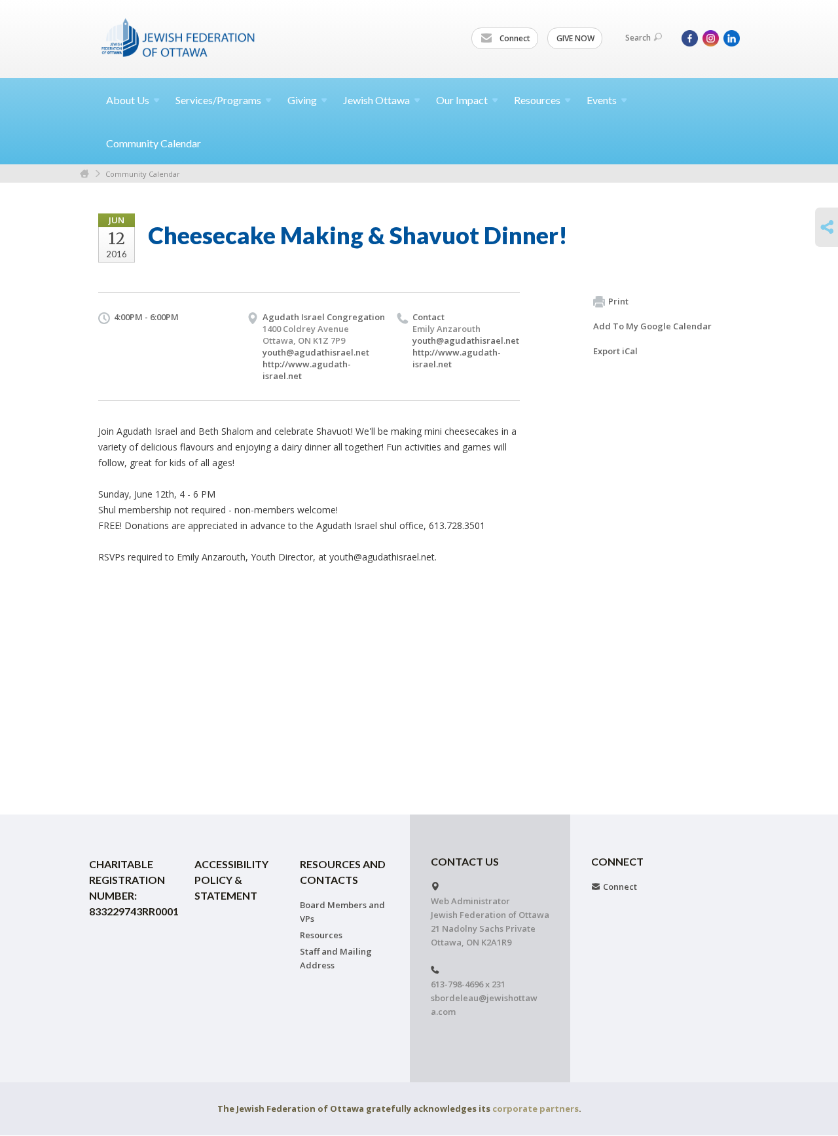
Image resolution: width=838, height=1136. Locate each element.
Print (618, 301)
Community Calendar (153, 143)
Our (462, 100)
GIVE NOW (575, 38)
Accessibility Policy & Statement (231, 880)
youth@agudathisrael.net (316, 352)
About (127, 100)
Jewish (376, 100)
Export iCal (615, 351)
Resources (321, 935)
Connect (514, 38)
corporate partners (535, 1108)
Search (638, 37)
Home (84, 174)
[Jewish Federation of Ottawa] (178, 37)
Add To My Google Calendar (652, 326)
